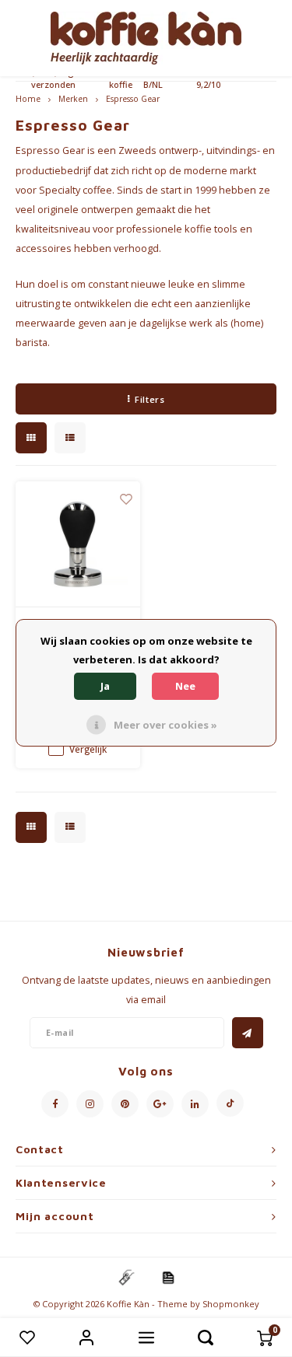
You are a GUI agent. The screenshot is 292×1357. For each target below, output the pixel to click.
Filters (149, 399)
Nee (185, 686)
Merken (73, 98)
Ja (105, 686)
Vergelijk (88, 749)
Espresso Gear (133, 98)
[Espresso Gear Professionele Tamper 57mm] (78, 544)
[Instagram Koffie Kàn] (90, 1103)
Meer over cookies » (165, 725)
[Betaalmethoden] (125, 1277)
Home (28, 98)
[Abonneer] (247, 1032)
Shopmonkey (230, 1304)
